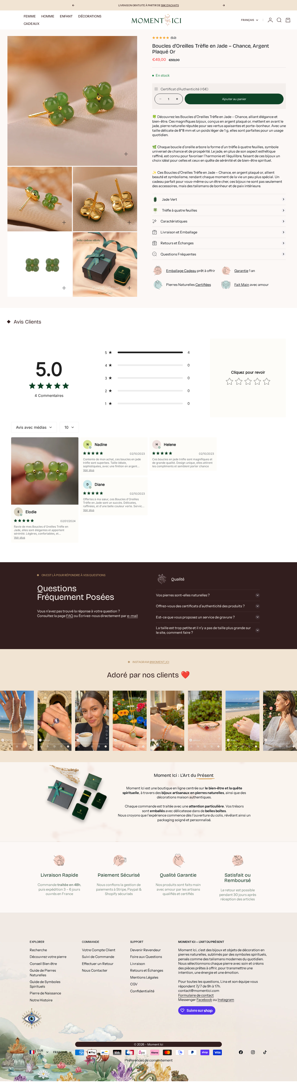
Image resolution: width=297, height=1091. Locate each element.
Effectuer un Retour (97, 963)
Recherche (38, 950)
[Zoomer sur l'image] (126, 154)
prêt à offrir (190, 270)
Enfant (66, 16)
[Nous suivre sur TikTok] (265, 1052)
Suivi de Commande (98, 956)
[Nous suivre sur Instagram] (253, 1052)
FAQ (69, 616)
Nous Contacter (94, 970)
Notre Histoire (41, 1000)
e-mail (132, 616)
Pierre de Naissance (45, 993)
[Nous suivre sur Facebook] (241, 1052)
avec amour (251, 284)
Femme (30, 16)
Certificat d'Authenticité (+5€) (184, 89)
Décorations (89, 16)
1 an (244, 270)
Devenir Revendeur (145, 950)
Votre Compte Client (98, 950)
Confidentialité (142, 991)
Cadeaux (31, 24)
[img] (49, 386)
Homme (47, 16)
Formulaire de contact (196, 995)
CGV (134, 984)
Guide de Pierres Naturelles (43, 972)
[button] (148, 352)
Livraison (137, 963)
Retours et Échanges (146, 970)
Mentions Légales (144, 977)
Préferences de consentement (149, 1060)
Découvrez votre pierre (48, 956)
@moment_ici (159, 662)
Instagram (226, 999)
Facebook (204, 999)
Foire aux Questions (146, 956)
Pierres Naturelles (188, 284)
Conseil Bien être (43, 963)
